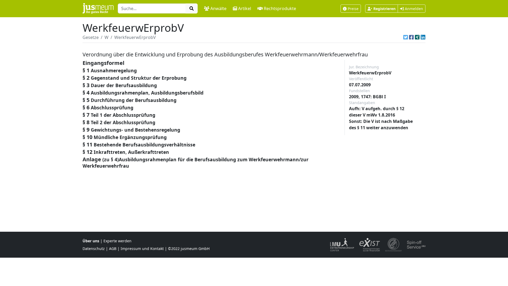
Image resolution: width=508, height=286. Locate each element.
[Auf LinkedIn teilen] (423, 37)
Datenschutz (94, 248)
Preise (353, 8)
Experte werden (117, 240)
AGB (112, 248)
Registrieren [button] (384, 8)
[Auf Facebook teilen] (411, 37)
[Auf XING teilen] (417, 37)
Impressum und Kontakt (142, 248)
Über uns (91, 240)
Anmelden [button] (413, 8)
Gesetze (91, 37)
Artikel (244, 8)
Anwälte (218, 8)
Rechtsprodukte (280, 8)
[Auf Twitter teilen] (405, 37)
